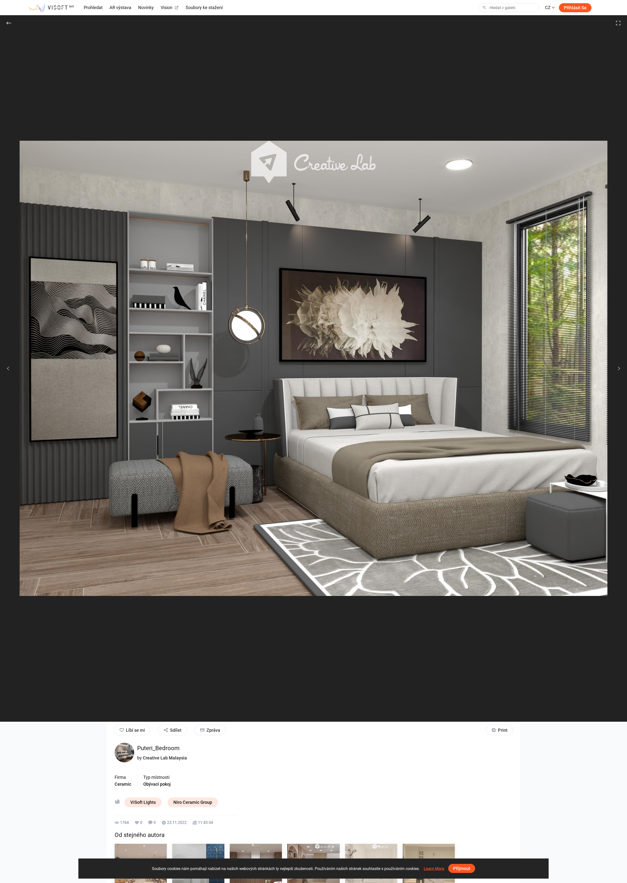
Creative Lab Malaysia (165, 757)
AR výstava (120, 7)
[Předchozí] (8, 368)
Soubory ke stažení (204, 7)
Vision (166, 7)
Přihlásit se (575, 7)
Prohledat (93, 7)
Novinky (146, 7)
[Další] (616, 368)
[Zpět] (9, 23)
